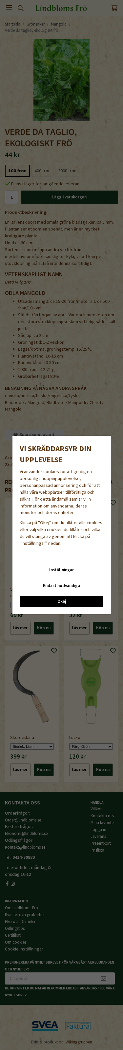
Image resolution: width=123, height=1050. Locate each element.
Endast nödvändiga (61, 585)
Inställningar (61, 570)
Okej (61, 601)
